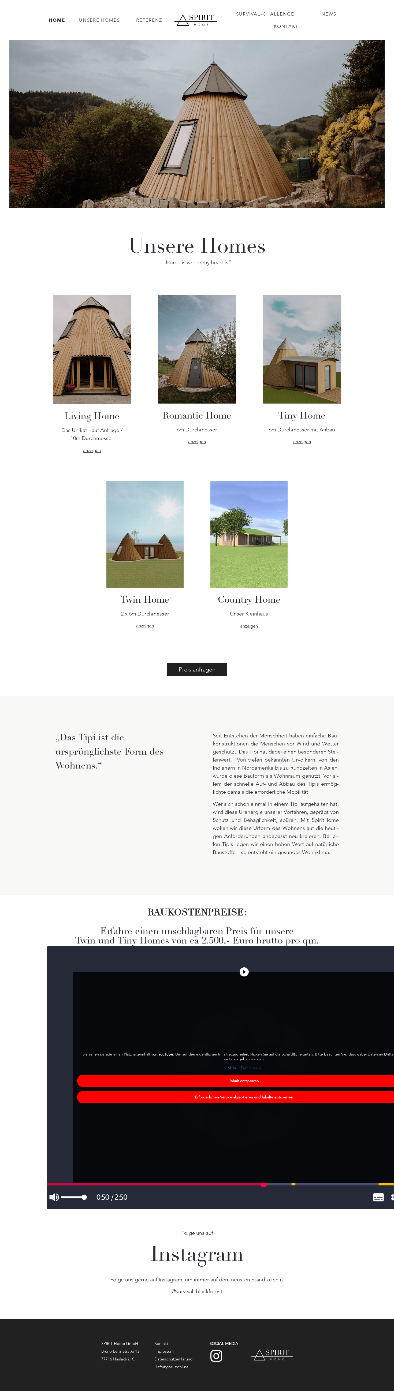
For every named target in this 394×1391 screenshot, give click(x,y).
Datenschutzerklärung (173, 1359)
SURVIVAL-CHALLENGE (265, 14)
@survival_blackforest (197, 1291)
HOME (57, 20)
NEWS (328, 14)
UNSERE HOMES (99, 20)
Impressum (164, 1351)
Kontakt (161, 1343)
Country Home (249, 600)
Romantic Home (196, 416)
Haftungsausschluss (171, 1367)
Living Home (92, 417)
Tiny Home (302, 416)
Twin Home (145, 600)
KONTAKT (286, 26)
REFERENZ (149, 20)
